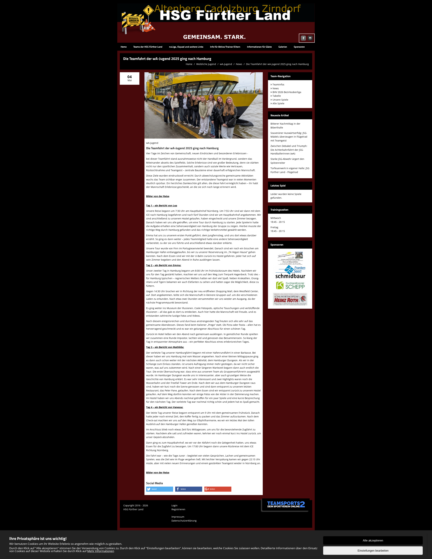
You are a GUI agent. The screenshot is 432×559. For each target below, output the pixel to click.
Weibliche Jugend (206, 64)
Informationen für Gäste (259, 46)
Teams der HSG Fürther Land (147, 46)
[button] (159, 489)
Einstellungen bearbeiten (373, 550)
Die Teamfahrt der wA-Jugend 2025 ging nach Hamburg (277, 64)
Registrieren (178, 509)
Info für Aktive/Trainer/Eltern (225, 46)
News (239, 64)
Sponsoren (299, 46)
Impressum (177, 516)
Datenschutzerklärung (184, 520)
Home (124, 46)
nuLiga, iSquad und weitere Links (186, 46)
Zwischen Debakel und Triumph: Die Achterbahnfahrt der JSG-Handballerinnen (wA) (289, 149)
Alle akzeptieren (373, 540)
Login (174, 505)
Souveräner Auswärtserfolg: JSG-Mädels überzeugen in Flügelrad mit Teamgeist (289, 136)
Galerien (282, 46)
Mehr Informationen (100, 551)
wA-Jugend (226, 64)
